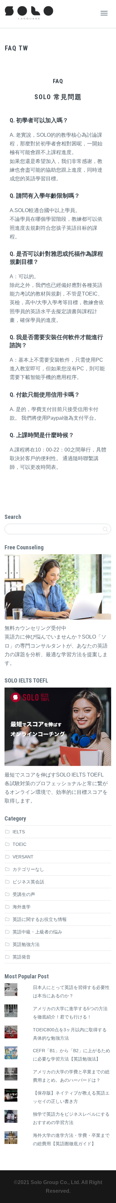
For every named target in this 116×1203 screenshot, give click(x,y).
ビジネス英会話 (28, 881)
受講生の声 (24, 894)
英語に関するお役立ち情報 (40, 919)
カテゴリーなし (28, 869)
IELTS (19, 831)
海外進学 (22, 906)
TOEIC (19, 844)
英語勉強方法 (26, 944)
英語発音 (22, 956)
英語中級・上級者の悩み (37, 931)
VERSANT (23, 856)
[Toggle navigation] (104, 13)
